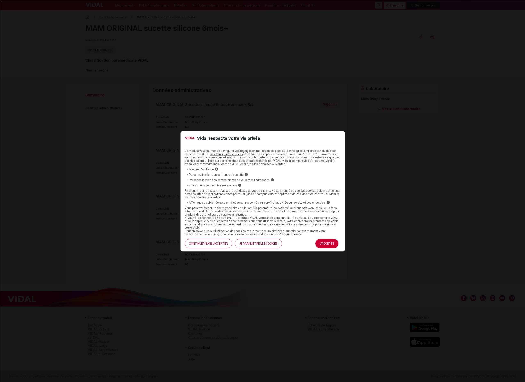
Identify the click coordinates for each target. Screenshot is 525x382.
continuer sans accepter (208, 243)
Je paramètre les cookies (258, 243)
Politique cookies (290, 234)
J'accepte (327, 243)
